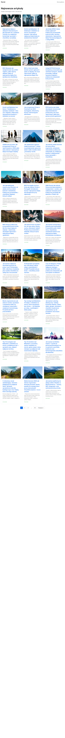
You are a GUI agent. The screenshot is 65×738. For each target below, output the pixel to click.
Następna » (41, 407)
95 (35, 407)
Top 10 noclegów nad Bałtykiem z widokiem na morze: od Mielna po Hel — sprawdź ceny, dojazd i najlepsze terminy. (11, 345)
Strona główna (60, 2)
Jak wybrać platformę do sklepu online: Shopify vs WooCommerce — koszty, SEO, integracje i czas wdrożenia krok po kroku (53, 384)
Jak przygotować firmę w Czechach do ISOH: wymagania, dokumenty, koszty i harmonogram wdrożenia (32, 111)
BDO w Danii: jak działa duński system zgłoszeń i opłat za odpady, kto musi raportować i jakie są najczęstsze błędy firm (32, 71)
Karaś (3, 2)
